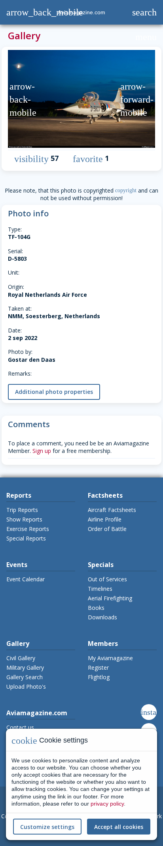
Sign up (41, 451)
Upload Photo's (26, 686)
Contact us (20, 727)
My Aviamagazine (110, 658)
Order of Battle (107, 529)
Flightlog (99, 677)
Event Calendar (25, 579)
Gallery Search (24, 677)
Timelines (100, 588)
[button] (15, 100)
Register (98, 667)
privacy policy (107, 803)
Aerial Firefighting (110, 598)
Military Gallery (25, 667)
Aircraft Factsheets (112, 510)
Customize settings (47, 827)
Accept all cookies (118, 827)
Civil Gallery (20, 658)
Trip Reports (22, 510)
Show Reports (24, 519)
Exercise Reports (27, 529)
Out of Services (107, 579)
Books (96, 607)
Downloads (102, 617)
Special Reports (26, 538)
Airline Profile (104, 519)
